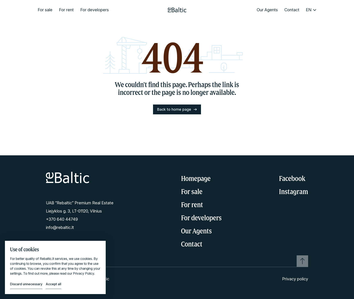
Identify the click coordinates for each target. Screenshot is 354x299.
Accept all (53, 284)
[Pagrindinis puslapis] (177, 9)
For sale (45, 9)
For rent (66, 9)
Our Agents (267, 9)
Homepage (196, 178)
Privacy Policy (83, 273)
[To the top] (302, 261)
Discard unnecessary (26, 284)
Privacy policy (295, 278)
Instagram (293, 191)
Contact (291, 9)
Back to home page (174, 109)
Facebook (292, 178)
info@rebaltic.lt (60, 227)
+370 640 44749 (62, 219)
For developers (94, 9)
